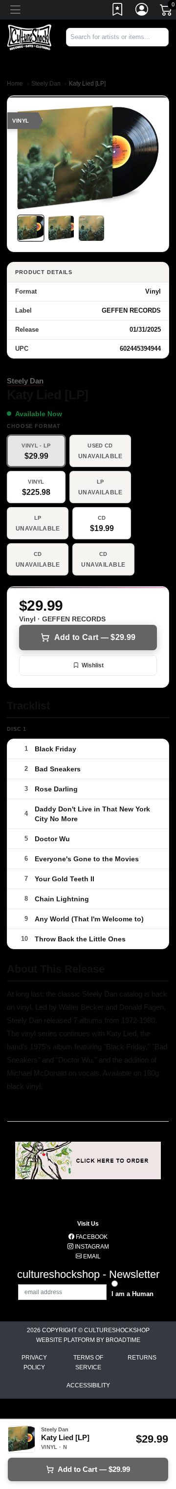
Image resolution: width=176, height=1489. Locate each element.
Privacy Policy (34, 1362)
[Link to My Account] (142, 11)
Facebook (91, 1237)
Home (15, 83)
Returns (142, 1357)
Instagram (91, 1246)
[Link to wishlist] (118, 11)
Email (91, 1256)
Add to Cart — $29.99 (94, 637)
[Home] (29, 37)
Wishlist (93, 665)
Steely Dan (46, 83)
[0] (166, 12)
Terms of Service (88, 1362)
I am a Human (132, 1294)
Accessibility (88, 1385)
